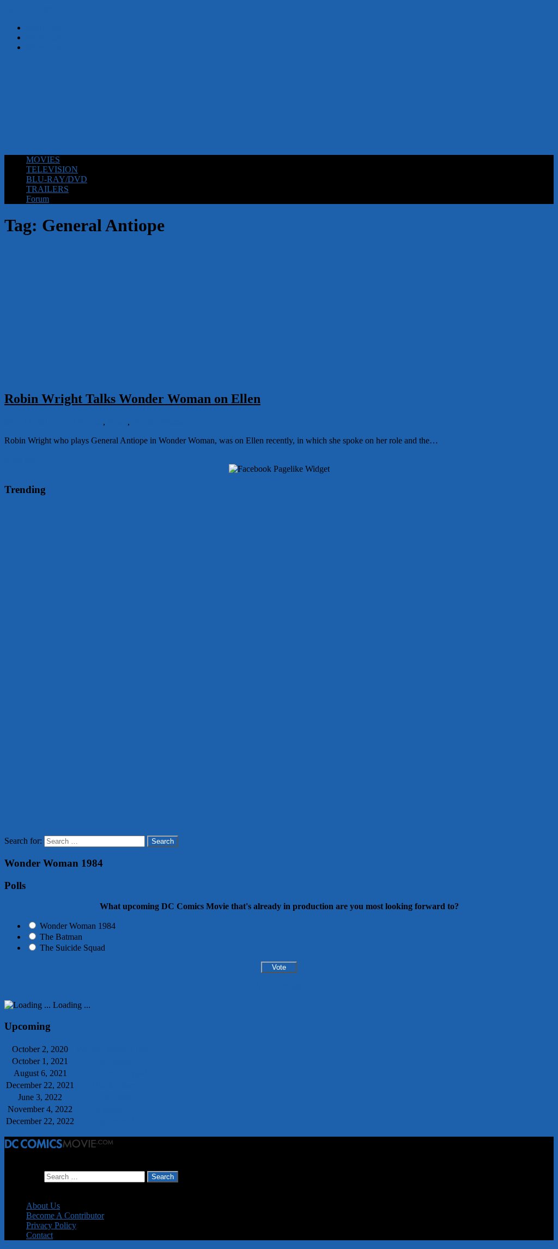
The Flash (114, 1097)
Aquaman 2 (114, 1121)
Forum (37, 198)
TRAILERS (47, 189)
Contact (39, 1235)
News (117, 422)
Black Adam (114, 1085)
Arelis (64, 422)
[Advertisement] (279, 119)
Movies (90, 422)
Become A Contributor (65, 1215)
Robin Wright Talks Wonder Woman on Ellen (132, 399)
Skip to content (30, 9)
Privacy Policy (51, 1225)
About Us (43, 1205)
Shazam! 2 (114, 1109)
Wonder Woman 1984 (78, 925)
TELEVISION (52, 169)
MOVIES (43, 159)
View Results (279, 986)
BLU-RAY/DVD (56, 179)
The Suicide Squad (72, 947)
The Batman (61, 936)
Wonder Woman (160, 422)
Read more (23, 459)
